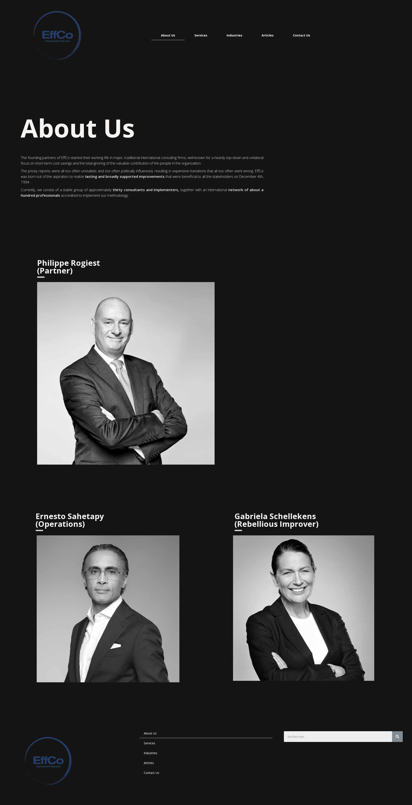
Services (200, 35)
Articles (268, 35)
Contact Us (301, 35)
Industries (234, 35)
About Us (168, 35)
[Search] (397, 736)
